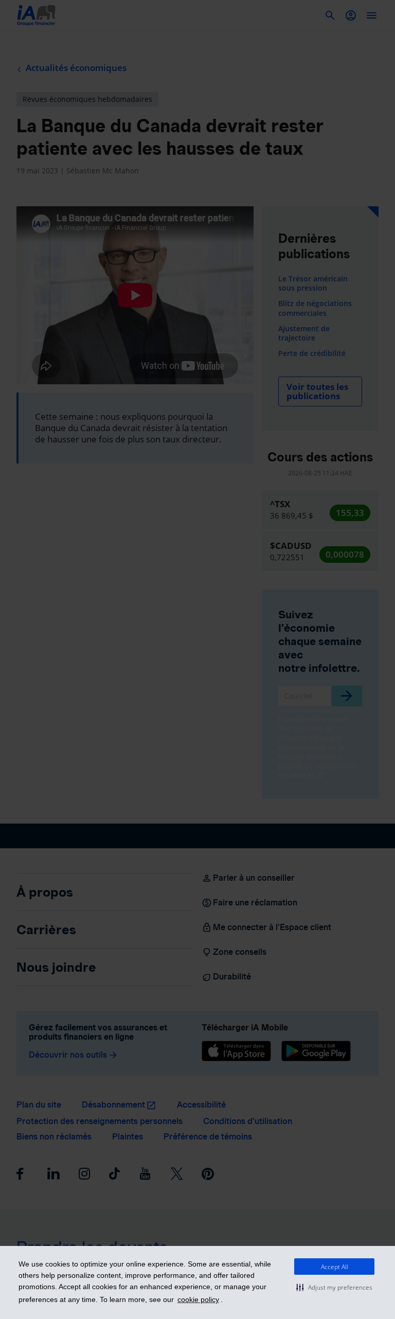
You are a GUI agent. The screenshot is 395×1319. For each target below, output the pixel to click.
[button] (334, 1287)
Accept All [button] (334, 1266)
